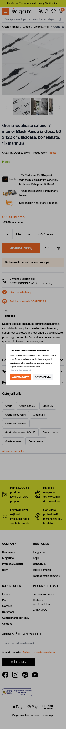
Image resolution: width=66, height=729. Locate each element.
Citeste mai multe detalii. (20, 370)
